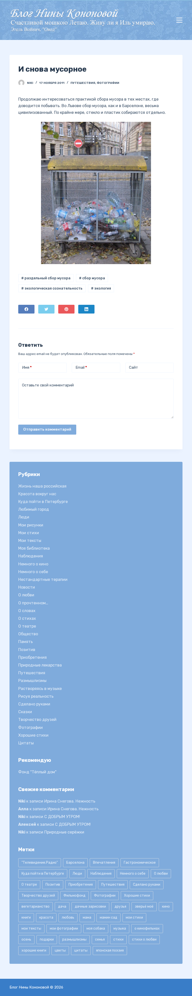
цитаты (81, 950)
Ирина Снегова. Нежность (69, 801)
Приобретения (32, 657)
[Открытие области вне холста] (179, 20)
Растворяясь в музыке (40, 688)
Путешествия (82, 83)
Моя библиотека (34, 548)
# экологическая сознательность (51, 288)
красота (46, 917)
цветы (60, 950)
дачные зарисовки (90, 906)
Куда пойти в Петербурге (43, 501)
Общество (28, 634)
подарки (47, 939)
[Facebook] (26, 309)
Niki (21, 801)
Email (81, 367)
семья (100, 939)
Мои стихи (28, 532)
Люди (23, 517)
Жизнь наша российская (42, 486)
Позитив (26, 649)
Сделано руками (34, 704)
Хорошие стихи (33, 735)
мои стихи (134, 917)
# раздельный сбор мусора (45, 278)
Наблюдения (30, 556)
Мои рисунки (30, 525)
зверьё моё (144, 906)
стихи (118, 939)
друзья (120, 906)
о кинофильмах (147, 928)
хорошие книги (34, 950)
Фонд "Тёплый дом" (37, 772)
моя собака (95, 928)
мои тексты (31, 928)
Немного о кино (33, 564)
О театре (27, 626)
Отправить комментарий (47, 429)
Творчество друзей (37, 719)
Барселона (75, 862)
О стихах (27, 618)
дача (62, 906)
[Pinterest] (66, 309)
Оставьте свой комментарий (48, 385)
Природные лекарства (40, 665)
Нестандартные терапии (43, 579)
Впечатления (104, 862)
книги (26, 917)
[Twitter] (46, 309)
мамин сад (108, 917)
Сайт (133, 367)
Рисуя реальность (36, 696)
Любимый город (33, 509)
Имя (27, 367)
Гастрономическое (140, 862)
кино (166, 906)
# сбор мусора (92, 278)
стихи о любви (144, 939)
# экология (101, 288)
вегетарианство (36, 906)
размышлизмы (74, 939)
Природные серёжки (64, 832)
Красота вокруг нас (37, 494)
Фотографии (108, 83)
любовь (68, 917)
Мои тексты (29, 540)
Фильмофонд (75, 895)
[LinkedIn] (86, 309)
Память (25, 641)
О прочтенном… (33, 603)
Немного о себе (33, 571)
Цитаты (26, 743)
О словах (27, 610)
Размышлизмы (32, 680)
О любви (26, 595)
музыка (120, 928)
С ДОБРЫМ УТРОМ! (62, 816)
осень (26, 939)
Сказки (25, 711)
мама (87, 917)
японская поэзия (110, 950)
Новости (26, 587)
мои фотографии (64, 928)
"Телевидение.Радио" (40, 862)
